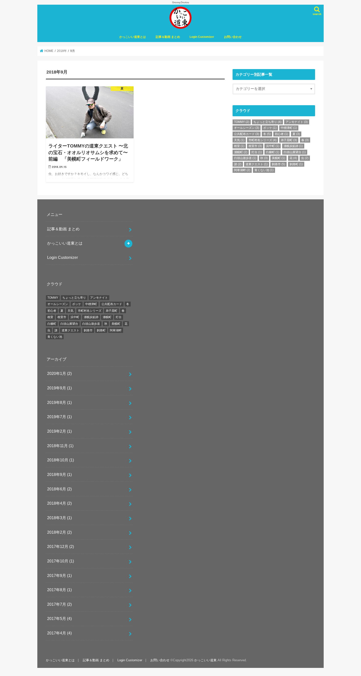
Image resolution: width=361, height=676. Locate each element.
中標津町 (289, 128)
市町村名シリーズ (263, 140)
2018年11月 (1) (60, 445)
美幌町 (278, 158)
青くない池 (264, 170)
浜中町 (272, 146)
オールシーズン (246, 128)
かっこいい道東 (205, 660)
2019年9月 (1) (59, 388)
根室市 (255, 146)
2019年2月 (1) (59, 431)
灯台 (256, 152)
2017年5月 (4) (59, 618)
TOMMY (241, 122)
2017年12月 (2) (60, 546)
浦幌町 (240, 152)
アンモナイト (297, 122)
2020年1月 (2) (59, 373)
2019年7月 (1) (59, 416)
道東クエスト (257, 164)
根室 (239, 146)
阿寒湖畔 (242, 170)
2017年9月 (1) (59, 575)
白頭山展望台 (295, 152)
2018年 (62, 50)
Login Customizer (202, 37)
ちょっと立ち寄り (267, 122)
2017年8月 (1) (59, 590)
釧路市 (278, 164)
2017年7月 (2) (59, 604)
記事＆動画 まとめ (168, 37)
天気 (239, 140)
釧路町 (296, 164)
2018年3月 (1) (59, 517)
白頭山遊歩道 (245, 158)
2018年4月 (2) (59, 503)
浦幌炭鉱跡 (293, 146)
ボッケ (270, 128)
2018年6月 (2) (59, 489)
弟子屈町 (289, 140)
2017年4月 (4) (59, 633)
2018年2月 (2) (59, 532)
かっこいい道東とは (132, 37)
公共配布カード (246, 134)
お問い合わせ (233, 37)
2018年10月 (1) (60, 460)
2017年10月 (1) (60, 561)
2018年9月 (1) (59, 474)
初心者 (281, 134)
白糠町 (272, 152)
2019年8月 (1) (59, 402)
